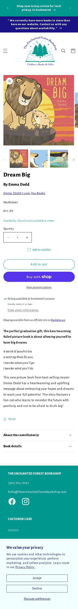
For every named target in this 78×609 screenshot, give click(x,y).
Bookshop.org (58, 320)
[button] (5, 51)
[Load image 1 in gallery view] (19, 159)
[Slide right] (73, 159)
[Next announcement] (70, 8)
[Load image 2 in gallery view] (39, 159)
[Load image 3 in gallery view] (59, 159)
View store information (23, 310)
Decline (37, 588)
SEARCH (13, 530)
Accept (37, 578)
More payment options (39, 287)
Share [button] (12, 419)
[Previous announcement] (7, 8)
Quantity (8, 228)
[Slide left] (4, 159)
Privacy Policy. (25, 567)
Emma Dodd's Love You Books (24, 193)
